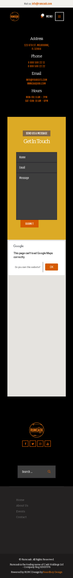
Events (20, 511)
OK (52, 267)
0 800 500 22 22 (36, 66)
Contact (21, 517)
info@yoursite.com (36, 79)
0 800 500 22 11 (36, 62)
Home (20, 500)
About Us (22, 505)
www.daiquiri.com (36, 83)
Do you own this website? (27, 267)
